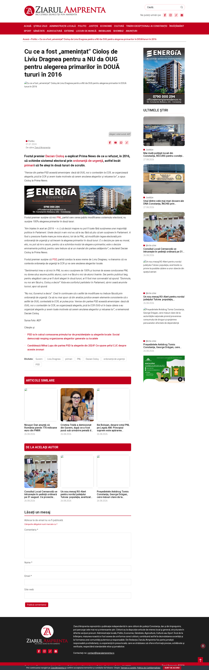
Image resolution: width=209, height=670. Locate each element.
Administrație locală (62, 26)
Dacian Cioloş (55, 156)
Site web (29, 589)
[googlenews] (182, 15)
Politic (82, 26)
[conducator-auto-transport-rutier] (164, 382)
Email (28, 576)
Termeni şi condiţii (128, 668)
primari (29, 165)
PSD (54, 259)
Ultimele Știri (155, 110)
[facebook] (165, 15)
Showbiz (118, 31)
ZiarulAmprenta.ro (58, 668)
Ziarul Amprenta (42, 147)
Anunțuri (131, 31)
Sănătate (39, 31)
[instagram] (170, 15)
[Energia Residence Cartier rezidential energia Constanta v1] (164, 103)
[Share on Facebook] (110, 142)
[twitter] (176, 15)
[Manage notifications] (203, 645)
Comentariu (31, 529)
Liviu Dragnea (53, 359)
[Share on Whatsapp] (121, 142)
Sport (27, 31)
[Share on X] (127, 142)
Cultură (119, 26)
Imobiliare (105, 31)
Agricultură (54, 31)
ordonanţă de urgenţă (88, 161)
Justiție (93, 26)
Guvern (39, 359)
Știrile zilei (40, 26)
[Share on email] (115, 142)
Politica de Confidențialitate (148, 668)
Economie (106, 26)
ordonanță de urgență (114, 359)
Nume (28, 562)
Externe (69, 31)
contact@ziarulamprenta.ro (101, 653)
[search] (182, 7)
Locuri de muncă (86, 31)
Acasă (27, 26)
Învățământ (176, 26)
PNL (59, 217)
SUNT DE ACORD (172, 668)
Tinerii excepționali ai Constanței (146, 26)
